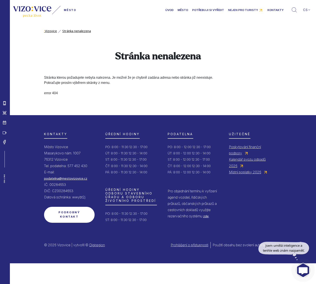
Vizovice (50, 31)
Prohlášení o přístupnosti (189, 245)
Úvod (169, 10)
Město (183, 10)
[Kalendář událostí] (4, 122)
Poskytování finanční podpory (245, 150)
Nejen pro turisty (243, 10)
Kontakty (275, 10)
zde (206, 216)
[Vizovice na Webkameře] (4, 132)
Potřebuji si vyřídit (208, 10)
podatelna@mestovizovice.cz (65, 178)
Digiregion (97, 245)
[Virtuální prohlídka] (4, 113)
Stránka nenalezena (76, 31)
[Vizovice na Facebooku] (4, 142)
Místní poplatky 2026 (245, 172)
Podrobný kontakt (69, 214)
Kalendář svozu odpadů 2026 (247, 162)
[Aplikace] (4, 103)
